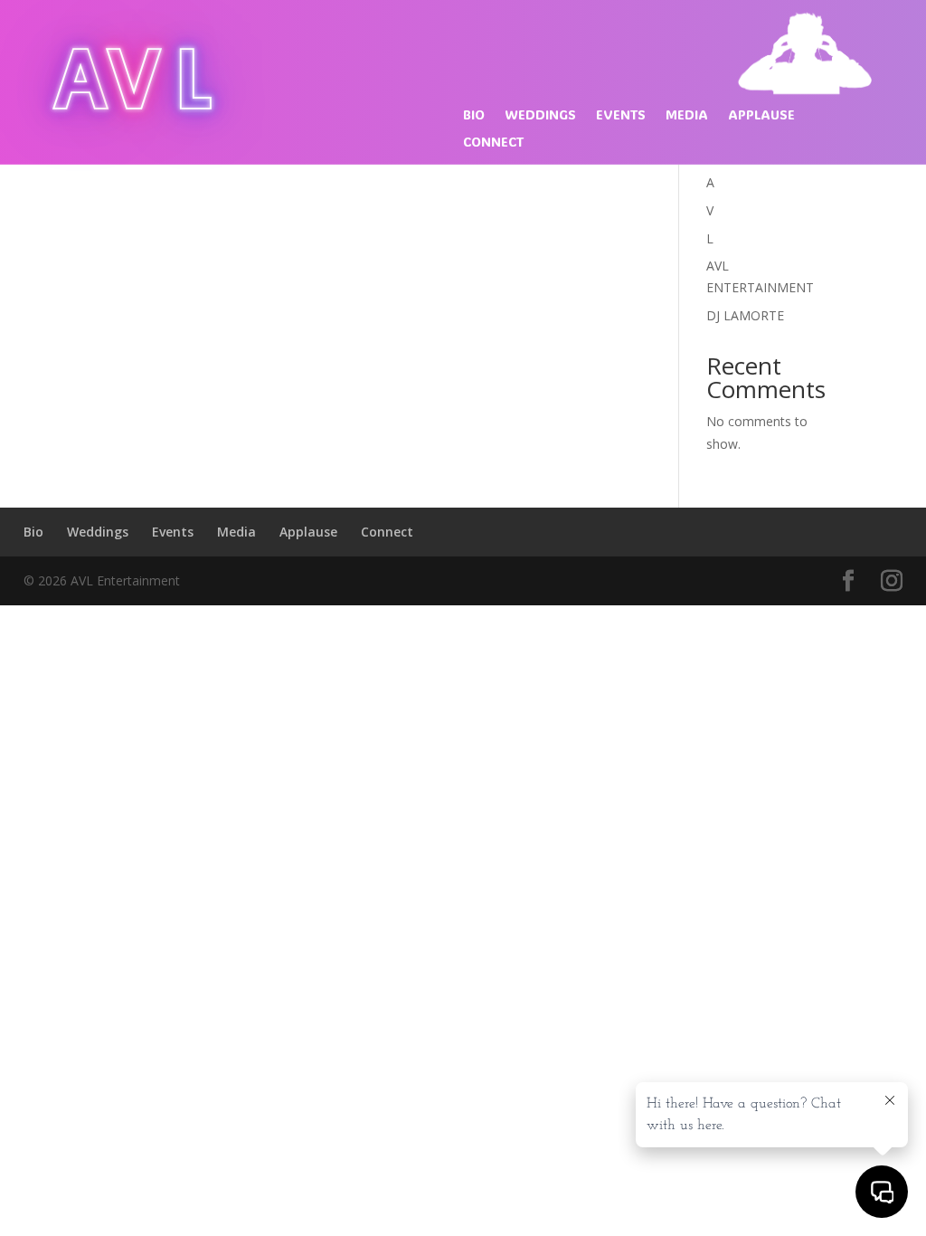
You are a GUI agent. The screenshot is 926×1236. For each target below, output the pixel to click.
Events (621, 116)
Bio (474, 116)
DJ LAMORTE (745, 315)
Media (687, 116)
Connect (493, 143)
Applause (761, 116)
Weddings (540, 116)
